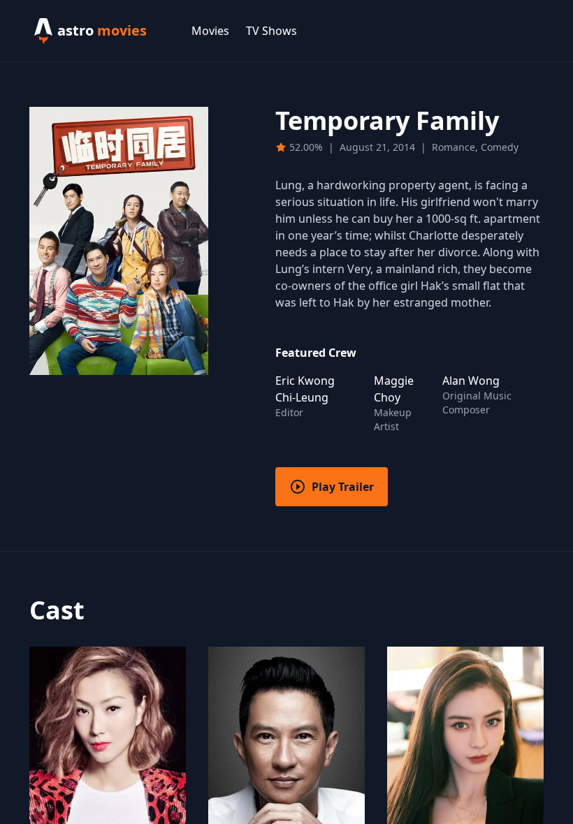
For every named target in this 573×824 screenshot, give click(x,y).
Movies (210, 30)
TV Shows (271, 30)
